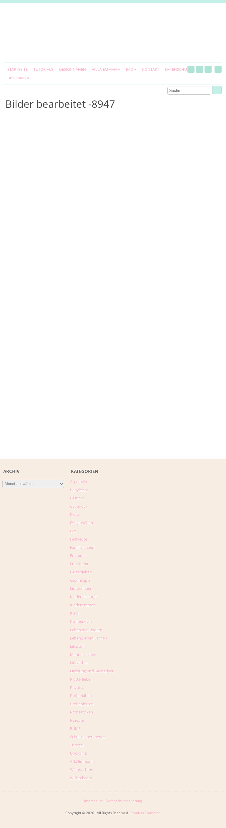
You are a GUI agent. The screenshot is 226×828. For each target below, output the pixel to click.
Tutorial (77, 745)
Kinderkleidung (83, 596)
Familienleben (82, 547)
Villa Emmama (106, 69)
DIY (73, 531)
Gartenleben (81, 572)
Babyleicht (79, 489)
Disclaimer (18, 77)
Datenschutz (178, 69)
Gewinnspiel (80, 580)
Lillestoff (77, 646)
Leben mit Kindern (86, 629)
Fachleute (78, 539)
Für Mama (79, 563)
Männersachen (83, 654)
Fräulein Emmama (146, 813)
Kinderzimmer (82, 604)
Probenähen (81, 695)
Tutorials (43, 69)
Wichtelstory (81, 777)
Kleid (74, 613)
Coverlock (78, 506)
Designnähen (72, 69)
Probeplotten (82, 703)
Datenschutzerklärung (124, 801)
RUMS (75, 728)
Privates (77, 687)
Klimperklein (81, 621)
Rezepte (77, 720)
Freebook (78, 555)
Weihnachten (81, 769)
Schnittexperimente (87, 736)
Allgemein (78, 481)
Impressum (93, 801)
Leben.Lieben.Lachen (88, 638)
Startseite (17, 69)
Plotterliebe (80, 679)
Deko (74, 514)
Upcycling (78, 753)
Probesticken (81, 712)
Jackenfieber (81, 588)
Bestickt (77, 498)
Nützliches (79, 662)
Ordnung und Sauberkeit (92, 671)
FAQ (129, 69)
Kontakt (150, 69)
